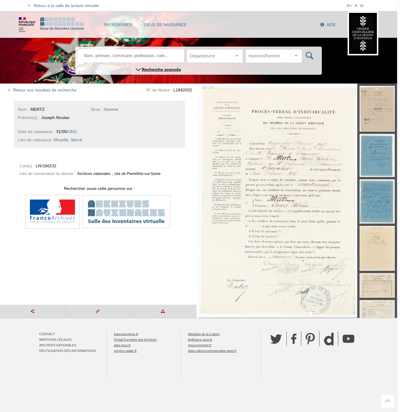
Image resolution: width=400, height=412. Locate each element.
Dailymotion (329, 338)
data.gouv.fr (122, 345)
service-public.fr (125, 351)
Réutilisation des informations (67, 351)
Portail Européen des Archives (135, 339)
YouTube (348, 338)
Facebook (294, 338)
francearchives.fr (126, 334)
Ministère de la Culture (204, 334)
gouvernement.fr (199, 345)
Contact (47, 334)
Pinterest (310, 338)
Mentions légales (55, 339)
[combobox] (216, 57)
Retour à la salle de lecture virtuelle (66, 5)
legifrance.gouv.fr (200, 339)
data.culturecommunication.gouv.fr (212, 351)
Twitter (276, 338)
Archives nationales (57, 345)
